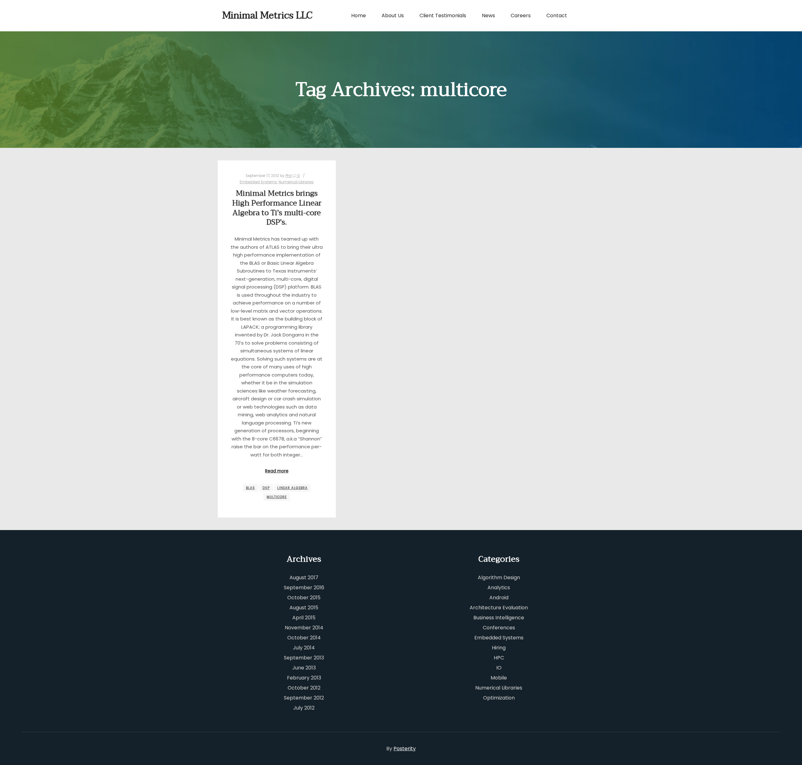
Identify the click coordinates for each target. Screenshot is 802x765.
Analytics (498, 587)
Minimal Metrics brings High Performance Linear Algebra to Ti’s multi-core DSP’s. (276, 208)
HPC (499, 657)
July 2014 (304, 647)
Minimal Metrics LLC (253, 15)
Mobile (499, 677)
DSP (266, 488)
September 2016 (304, 587)
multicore (277, 497)
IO (499, 667)
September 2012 (304, 697)
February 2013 (304, 677)
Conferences (499, 627)
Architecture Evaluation (499, 607)
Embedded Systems (258, 182)
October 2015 (303, 597)
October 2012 (304, 687)
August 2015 (303, 607)
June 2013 (304, 667)
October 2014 (304, 637)
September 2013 (304, 657)
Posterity (404, 748)
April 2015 (303, 617)
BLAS (250, 488)
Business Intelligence (498, 617)
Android (498, 597)
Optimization (499, 697)
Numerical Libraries (296, 182)
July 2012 (304, 707)
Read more (277, 471)
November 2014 (304, 627)
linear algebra (292, 488)
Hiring (499, 647)
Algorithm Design (499, 577)
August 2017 (303, 577)
